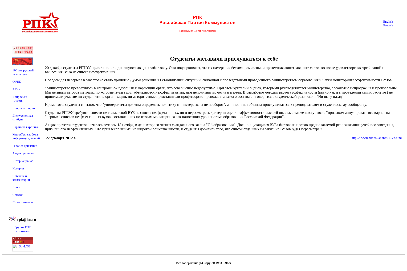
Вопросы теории (23, 108)
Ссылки (17, 195)
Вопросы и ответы (19, 98)
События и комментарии (21, 177)
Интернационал (22, 161)
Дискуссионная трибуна (22, 117)
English (388, 21)
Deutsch (388, 25)
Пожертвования (22, 202)
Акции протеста (23, 153)
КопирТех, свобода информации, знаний (26, 136)
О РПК (16, 81)
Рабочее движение (24, 146)
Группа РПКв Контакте (23, 229)
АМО (16, 89)
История (18, 168)
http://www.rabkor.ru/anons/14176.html (376, 138)
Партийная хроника (25, 127)
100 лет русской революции (23, 72)
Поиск (16, 187)
